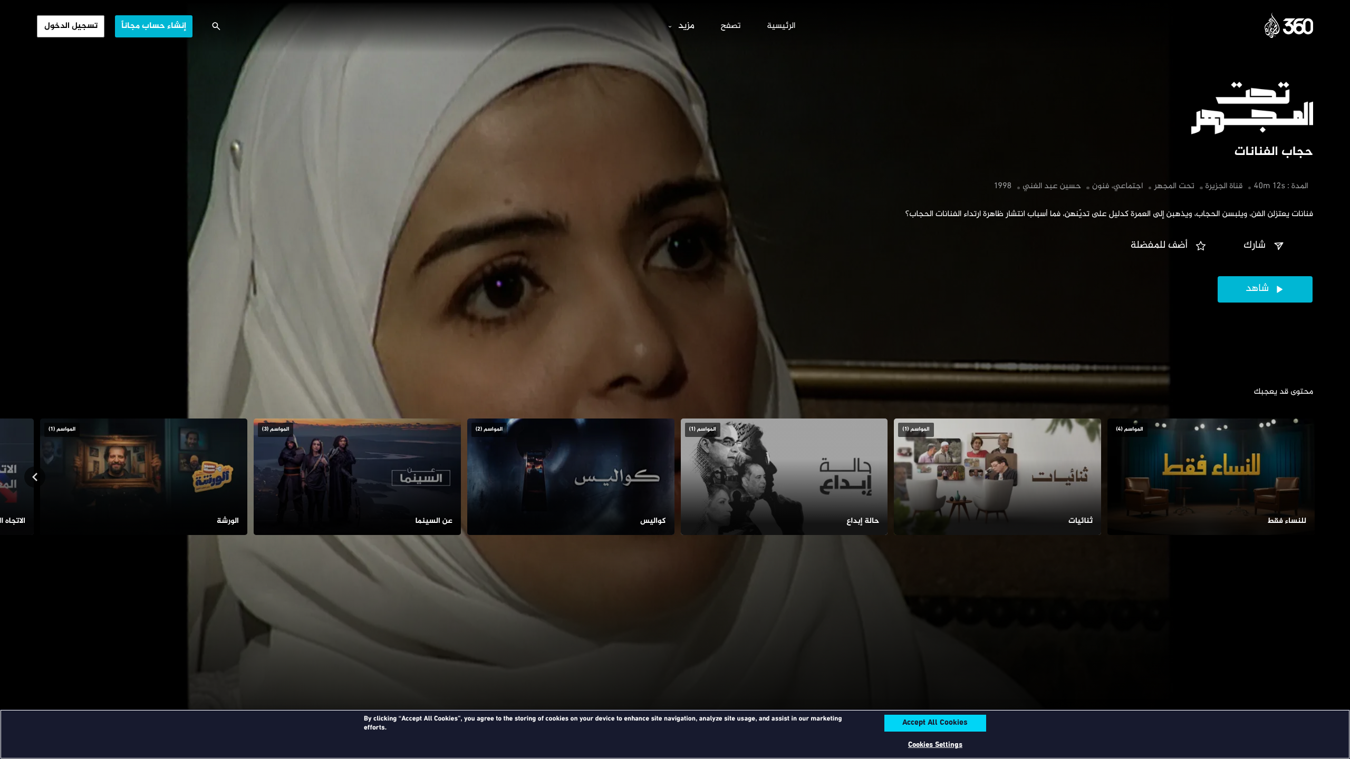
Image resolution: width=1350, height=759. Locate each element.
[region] (675, 734)
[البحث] (216, 26)
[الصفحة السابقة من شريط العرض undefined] (1315, 477)
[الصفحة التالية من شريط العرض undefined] (34, 477)
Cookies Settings (935, 745)
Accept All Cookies (935, 723)
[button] (1265, 246)
